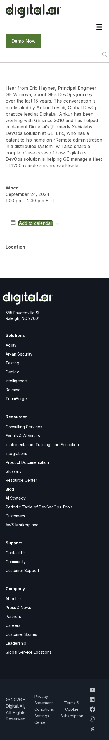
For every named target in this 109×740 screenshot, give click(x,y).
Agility (11, 345)
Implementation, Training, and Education (42, 444)
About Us (14, 598)
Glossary (14, 471)
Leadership (16, 643)
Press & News (18, 607)
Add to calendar (36, 223)
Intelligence (16, 380)
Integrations (16, 453)
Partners (13, 616)
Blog (10, 489)
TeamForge (16, 398)
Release (13, 389)
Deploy (12, 371)
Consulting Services (24, 426)
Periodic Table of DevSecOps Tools (39, 507)
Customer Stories (21, 634)
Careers (13, 625)
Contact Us (16, 552)
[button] (104, 54)
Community (16, 561)
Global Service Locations (28, 652)
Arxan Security (19, 354)
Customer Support (22, 570)
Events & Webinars (23, 435)
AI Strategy (16, 498)
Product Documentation (27, 462)
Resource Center (21, 480)
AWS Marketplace (22, 524)
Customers (15, 515)
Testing (12, 363)
